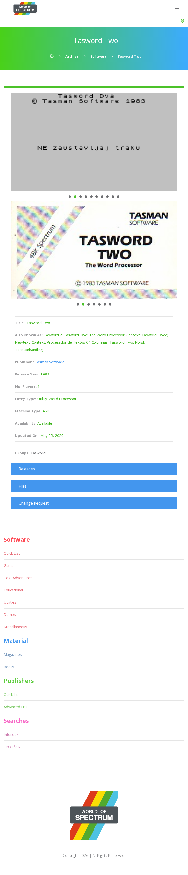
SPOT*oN (12, 746)
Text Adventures (18, 577)
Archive (72, 56)
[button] (182, 20)
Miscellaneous (15, 626)
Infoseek (11, 734)
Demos (10, 614)
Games (10, 565)
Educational (13, 590)
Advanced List (15, 706)
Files (23, 486)
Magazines (13, 654)
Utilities (10, 602)
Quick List (12, 553)
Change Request (34, 503)
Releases (27, 469)
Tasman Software (50, 361)
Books (9, 666)
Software (98, 56)
